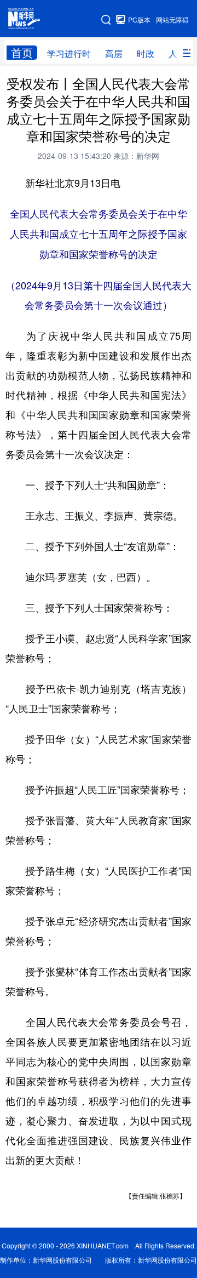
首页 (22, 52)
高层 (114, 53)
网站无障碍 (172, 19)
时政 (145, 53)
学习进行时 (69, 53)
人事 (177, 53)
